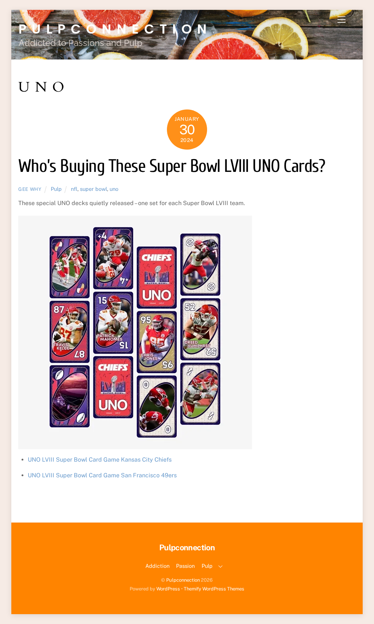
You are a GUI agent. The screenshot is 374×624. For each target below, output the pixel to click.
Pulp (56, 189)
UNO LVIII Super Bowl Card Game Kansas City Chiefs (100, 459)
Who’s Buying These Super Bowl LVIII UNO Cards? (171, 166)
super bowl (93, 189)
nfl (74, 189)
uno (114, 189)
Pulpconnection (183, 580)
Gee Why (30, 189)
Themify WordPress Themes (214, 589)
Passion (185, 566)
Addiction (157, 566)
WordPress (168, 589)
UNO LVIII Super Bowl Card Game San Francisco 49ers (102, 475)
